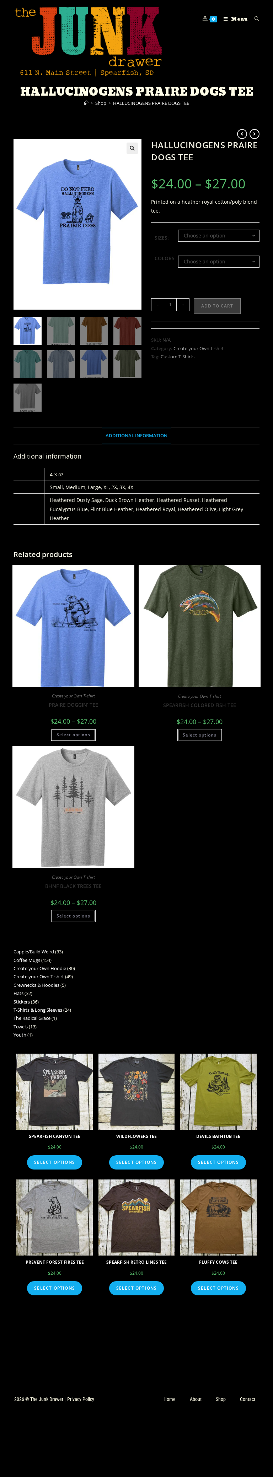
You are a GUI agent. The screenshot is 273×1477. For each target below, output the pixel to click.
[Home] (86, 103)
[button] (132, 148)
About (196, 1399)
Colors (165, 258)
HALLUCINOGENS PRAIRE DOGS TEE (151, 103)
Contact (247, 1399)
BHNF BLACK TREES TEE (73, 886)
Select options (73, 735)
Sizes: (162, 237)
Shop (221, 1399)
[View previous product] (242, 134)
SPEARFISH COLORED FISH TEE (199, 705)
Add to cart (217, 306)
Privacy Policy (80, 1399)
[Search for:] (254, 19)
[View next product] (254, 134)
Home (170, 1399)
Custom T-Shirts (177, 356)
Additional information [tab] (136, 436)
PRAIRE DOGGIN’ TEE (73, 704)
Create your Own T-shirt (198, 348)
